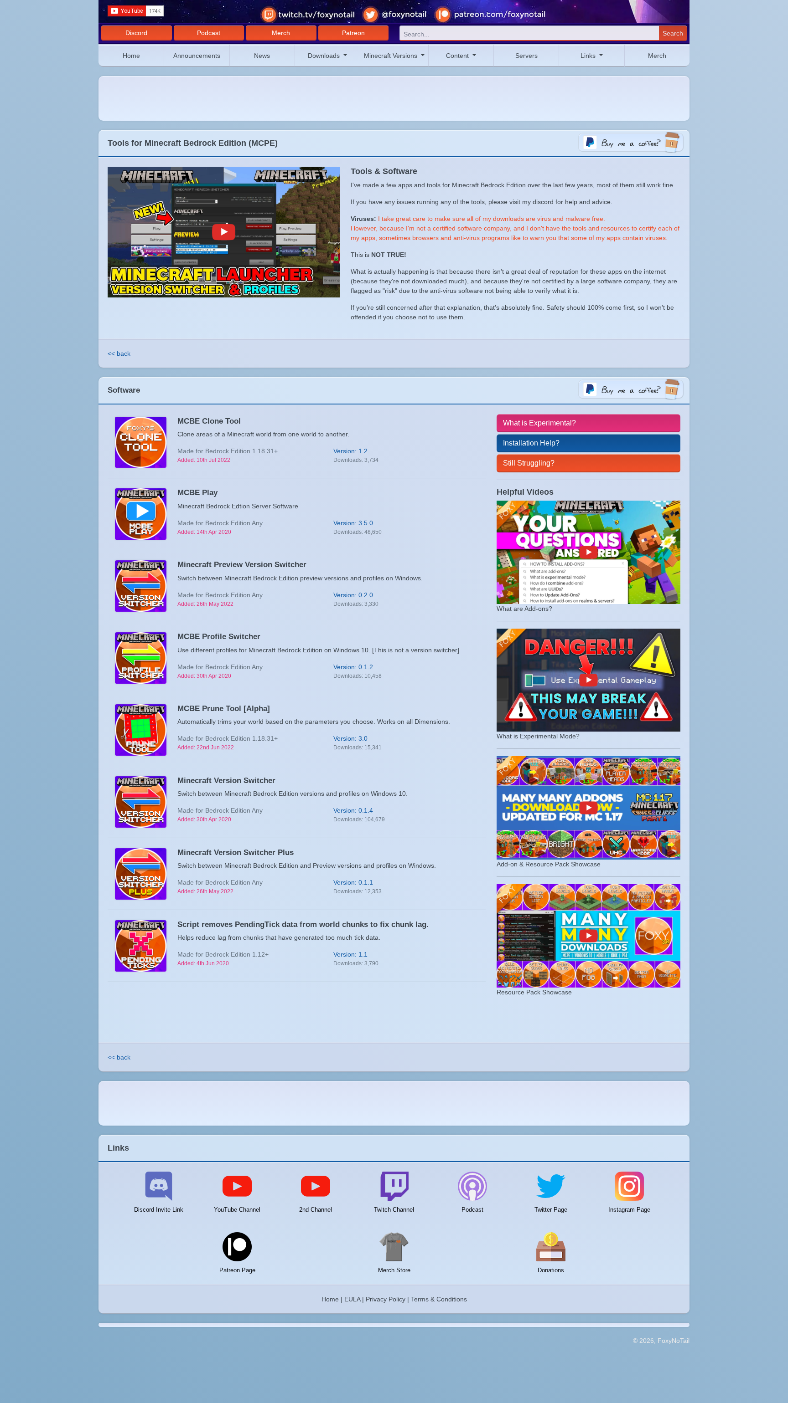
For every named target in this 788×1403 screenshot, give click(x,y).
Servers (526, 55)
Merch (281, 32)
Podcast (208, 32)
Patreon (353, 32)
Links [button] (589, 55)
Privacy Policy (385, 1299)
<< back (119, 353)
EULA (352, 1299)
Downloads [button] (325, 55)
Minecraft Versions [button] (391, 55)
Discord (136, 32)
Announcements (196, 55)
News (262, 55)
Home (131, 55)
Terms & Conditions (439, 1299)
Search (673, 33)
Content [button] (458, 55)
